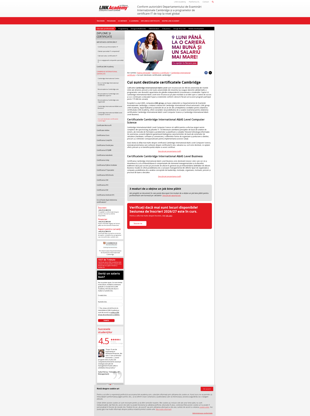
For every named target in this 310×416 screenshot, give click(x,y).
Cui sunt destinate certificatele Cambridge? (108, 120)
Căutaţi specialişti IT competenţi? (109, 51)
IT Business (166, 29)
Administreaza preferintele (202, 413)
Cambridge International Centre (108, 78)
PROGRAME (111, 21)
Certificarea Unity (103, 160)
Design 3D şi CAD (179, 29)
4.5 (103, 341)
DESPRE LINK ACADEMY (170, 21)
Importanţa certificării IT (107, 42)
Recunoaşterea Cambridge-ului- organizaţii (108, 101)
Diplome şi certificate (160, 73)
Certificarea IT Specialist (105, 170)
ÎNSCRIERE (101, 21)
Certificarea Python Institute (107, 165)
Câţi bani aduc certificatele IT (107, 56)
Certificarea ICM (102, 190)
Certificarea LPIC (102, 185)
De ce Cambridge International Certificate (108, 84)
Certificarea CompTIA (104, 140)
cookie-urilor (204, 407)
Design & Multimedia (138, 29)
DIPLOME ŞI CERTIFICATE (150, 21)
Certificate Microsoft (104, 125)
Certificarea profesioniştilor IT (108, 47)
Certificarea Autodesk (104, 155)
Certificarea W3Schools (105, 175)
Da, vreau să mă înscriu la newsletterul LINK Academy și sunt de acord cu (109, 311)
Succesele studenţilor (105, 330)
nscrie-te (138, 223)
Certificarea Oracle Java (105, 145)
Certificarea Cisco (103, 135)
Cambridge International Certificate (107, 72)
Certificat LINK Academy (105, 66)
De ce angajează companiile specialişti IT (111, 61)
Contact (206, 2)
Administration (154, 29)
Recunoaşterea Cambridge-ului (108, 89)
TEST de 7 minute (106, 259)
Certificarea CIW (102, 180)
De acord (207, 389)
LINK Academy (180, 2)
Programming (123, 29)
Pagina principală (143, 73)
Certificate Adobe (103, 130)
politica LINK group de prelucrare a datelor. (109, 313)
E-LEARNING (134, 21)
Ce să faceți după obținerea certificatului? (107, 201)
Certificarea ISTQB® (104, 150)
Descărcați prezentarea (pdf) (169, 151)
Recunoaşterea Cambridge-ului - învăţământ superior (108, 94)
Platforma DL (194, 2)
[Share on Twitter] (210, 72)
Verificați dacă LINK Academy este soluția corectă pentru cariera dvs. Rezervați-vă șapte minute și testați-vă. (110, 264)
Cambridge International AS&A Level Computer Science (110, 113)
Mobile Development (196, 29)
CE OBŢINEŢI (122, 21)
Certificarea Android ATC (105, 195)
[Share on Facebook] (206, 72)
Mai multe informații (163, 409)
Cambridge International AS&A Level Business (110, 107)
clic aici (169, 216)
